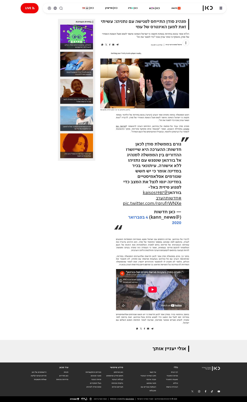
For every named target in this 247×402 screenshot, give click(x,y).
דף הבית (174, 372)
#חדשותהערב (168, 198)
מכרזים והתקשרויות (93, 372)
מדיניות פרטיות (62, 380)
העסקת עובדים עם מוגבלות (148, 389)
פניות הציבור (96, 380)
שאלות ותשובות (40, 380)
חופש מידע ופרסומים (114, 376)
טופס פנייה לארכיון (93, 387)
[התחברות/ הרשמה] (49, 8)
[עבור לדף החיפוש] (61, 8)
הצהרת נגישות (172, 387)
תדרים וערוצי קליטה (38, 376)
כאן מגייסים (118, 372)
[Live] (30, 8)
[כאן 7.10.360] (87, 8)
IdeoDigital (130, 399)
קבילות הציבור (117, 380)
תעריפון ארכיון (117, 387)
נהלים (175, 383)
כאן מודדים (63, 376)
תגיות (66, 372)
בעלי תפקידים (95, 383)
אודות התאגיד (172, 376)
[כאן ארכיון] (111, 8)
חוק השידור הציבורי (148, 376)
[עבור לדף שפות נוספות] (55, 8)
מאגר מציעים (96, 376)
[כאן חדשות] (176, 8)
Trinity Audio (126, 53)
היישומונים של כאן (39, 372)
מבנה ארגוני (151, 380)
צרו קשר (153, 372)
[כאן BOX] (154, 8)
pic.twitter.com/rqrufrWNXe (152, 203)
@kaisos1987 (155, 193)
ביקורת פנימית (117, 383)
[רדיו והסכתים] (133, 8)
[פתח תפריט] (220, 8)
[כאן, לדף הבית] (206, 8)
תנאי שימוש (151, 383)
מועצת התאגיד (172, 380)
